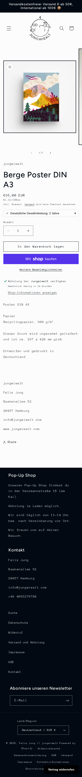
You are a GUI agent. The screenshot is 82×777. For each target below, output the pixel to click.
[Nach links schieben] (31, 152)
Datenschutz (18, 622)
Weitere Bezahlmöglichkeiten (41, 269)
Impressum (16, 652)
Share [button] (12, 442)
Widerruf (15, 632)
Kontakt (14, 672)
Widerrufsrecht (49, 748)
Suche (12, 612)
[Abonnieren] (67, 700)
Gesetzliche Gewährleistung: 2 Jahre (41, 213)
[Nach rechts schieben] (50, 152)
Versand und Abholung (26, 642)
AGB (11, 662)
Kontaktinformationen (53, 762)
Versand (29, 204)
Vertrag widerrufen (61, 769)
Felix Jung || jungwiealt (38, 743)
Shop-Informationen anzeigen (32, 292)
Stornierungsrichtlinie (43, 768)
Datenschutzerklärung (30, 755)
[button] (9, 28)
